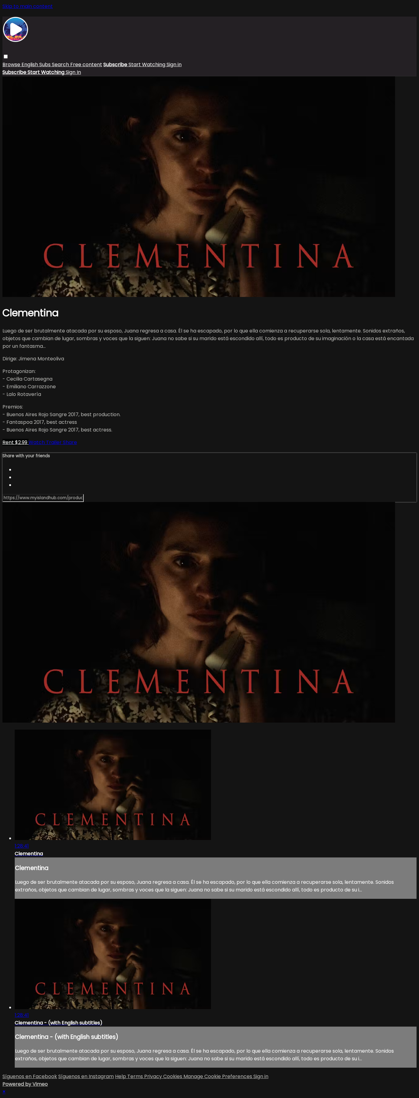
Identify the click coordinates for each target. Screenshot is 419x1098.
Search (61, 64)
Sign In (73, 72)
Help (121, 1076)
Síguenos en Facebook (29, 1076)
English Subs (36, 64)
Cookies (173, 1076)
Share (70, 442)
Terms (135, 1076)
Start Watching (148, 64)
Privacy (153, 1076)
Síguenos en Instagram (86, 1076)
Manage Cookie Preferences (218, 1076)
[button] (6, 57)
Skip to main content (27, 6)
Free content (86, 64)
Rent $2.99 (15, 442)
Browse (11, 64)
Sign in (174, 64)
